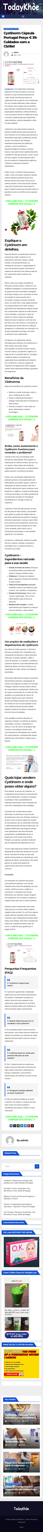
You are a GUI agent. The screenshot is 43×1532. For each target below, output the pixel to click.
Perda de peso (10, 1460)
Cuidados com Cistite (12, 1412)
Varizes (8, 1436)
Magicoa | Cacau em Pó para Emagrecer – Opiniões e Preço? (19, 1465)
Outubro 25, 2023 (14, 1421)
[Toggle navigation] (23, 16)
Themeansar (21, 1522)
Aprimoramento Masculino (14, 1483)
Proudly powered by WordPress (15, 1519)
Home (21, 1527)
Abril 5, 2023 (12, 1445)
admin (16, 52)
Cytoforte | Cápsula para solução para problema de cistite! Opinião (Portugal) (21, 1417)
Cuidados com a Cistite (11, 28)
